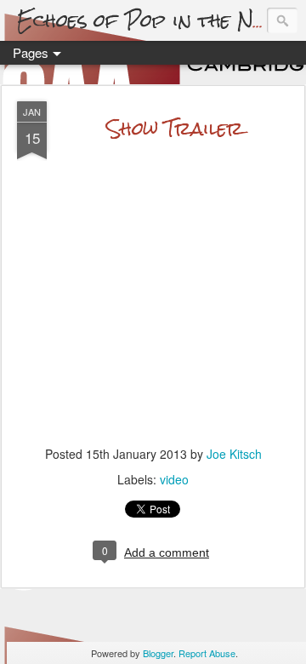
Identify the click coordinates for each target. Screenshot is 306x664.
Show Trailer (174, 128)
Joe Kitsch (234, 453)
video (174, 479)
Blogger (158, 653)
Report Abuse (206, 653)
